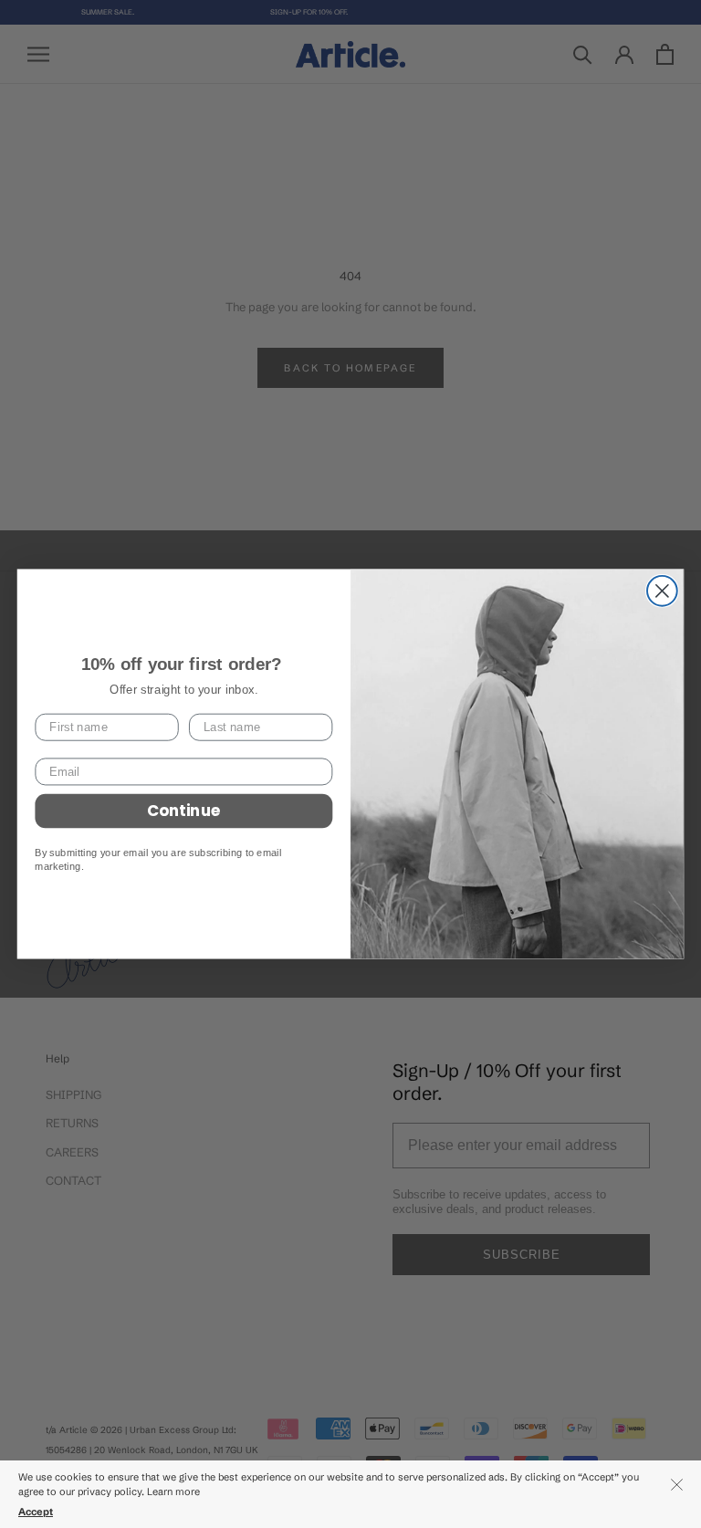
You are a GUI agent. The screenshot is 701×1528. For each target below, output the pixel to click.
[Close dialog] (662, 591)
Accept (35, 1511)
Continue (184, 811)
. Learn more (172, 1491)
